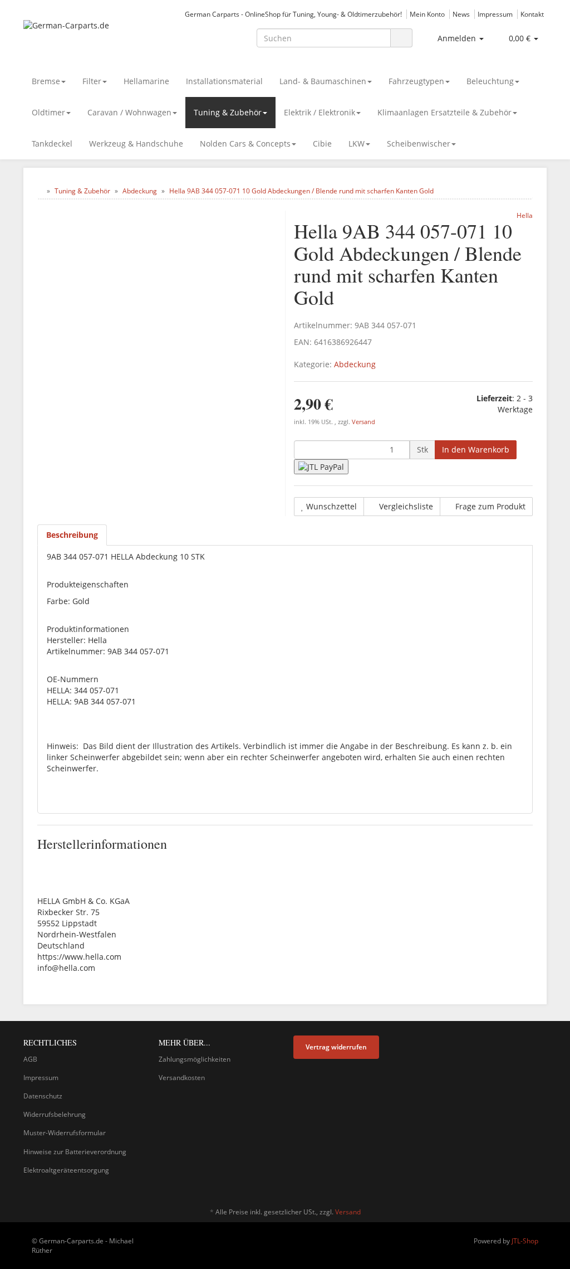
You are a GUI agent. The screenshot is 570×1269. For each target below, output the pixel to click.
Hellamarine (146, 81)
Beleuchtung (490, 81)
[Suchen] (401, 38)
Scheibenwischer (418, 143)
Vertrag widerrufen (336, 1047)
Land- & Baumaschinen (322, 81)
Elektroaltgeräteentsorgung (66, 1170)
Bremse (46, 81)
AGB (30, 1059)
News (461, 13)
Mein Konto (427, 13)
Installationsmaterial (224, 81)
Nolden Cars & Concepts (245, 143)
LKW (356, 143)
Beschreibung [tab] (72, 534)
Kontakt (532, 13)
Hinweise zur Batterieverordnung (74, 1151)
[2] (321, 466)
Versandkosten (182, 1077)
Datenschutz (42, 1096)
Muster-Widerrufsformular (64, 1132)
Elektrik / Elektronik (319, 112)
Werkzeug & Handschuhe (136, 143)
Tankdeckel (52, 143)
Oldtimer (48, 112)
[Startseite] (39, 191)
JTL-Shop (525, 1241)
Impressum (495, 13)
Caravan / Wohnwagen (129, 112)
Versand (363, 422)
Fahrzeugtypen (416, 81)
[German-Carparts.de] (104, 37)
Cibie (322, 143)
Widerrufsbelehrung (54, 1114)
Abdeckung (355, 364)
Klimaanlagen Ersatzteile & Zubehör (444, 112)
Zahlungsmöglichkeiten (194, 1059)
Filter (91, 81)
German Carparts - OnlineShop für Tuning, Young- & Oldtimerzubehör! (293, 13)
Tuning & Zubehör (228, 112)
